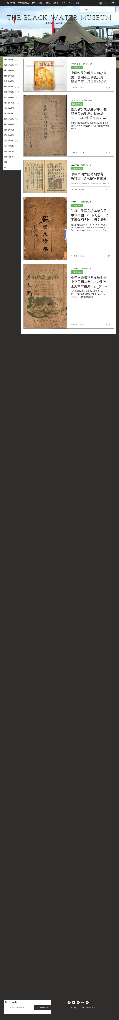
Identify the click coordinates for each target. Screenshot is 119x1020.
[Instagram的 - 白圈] (87, 1002)
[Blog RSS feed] (113, 2)
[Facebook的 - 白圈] (69, 1002)
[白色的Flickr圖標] (82, 1002)
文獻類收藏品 (77, 68)
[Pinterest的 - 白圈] (78, 1002)
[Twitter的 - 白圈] (73, 1002)
